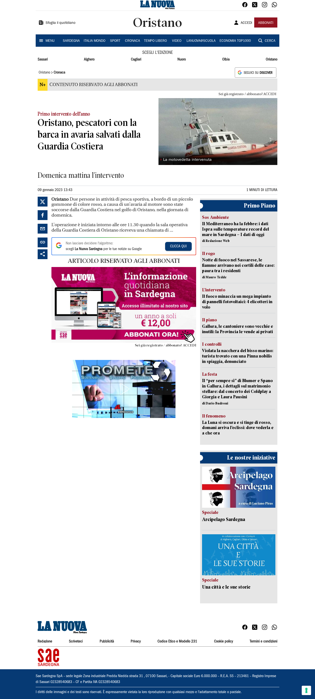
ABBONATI (265, 23)
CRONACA (132, 41)
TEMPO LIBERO (155, 41)
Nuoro (181, 59)
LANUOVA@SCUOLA (201, 41)
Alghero (89, 59)
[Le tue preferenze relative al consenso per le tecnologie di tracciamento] (306, 690)
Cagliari (136, 59)
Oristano (271, 59)
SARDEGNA (71, 41)
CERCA (270, 41)
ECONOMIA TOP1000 (235, 41)
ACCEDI (246, 23)
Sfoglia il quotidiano (61, 23)
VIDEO (176, 41)
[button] (123, 389)
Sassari (43, 59)
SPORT (115, 41)
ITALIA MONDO (94, 41)
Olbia (226, 59)
